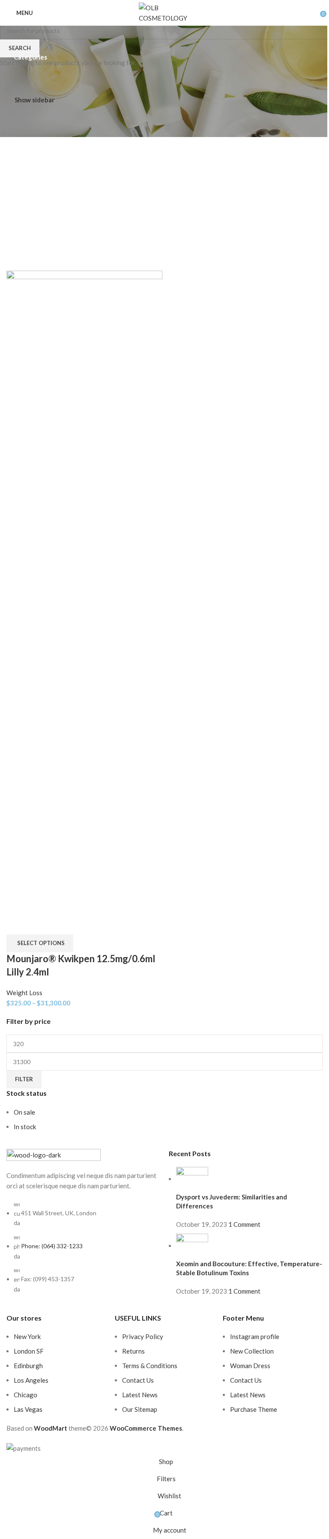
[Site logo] (164, 12)
